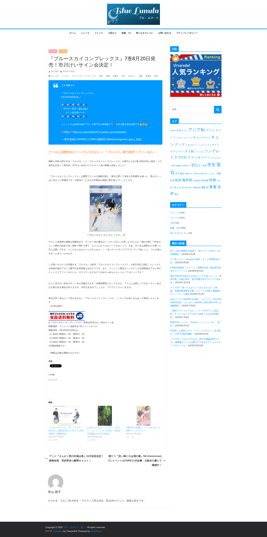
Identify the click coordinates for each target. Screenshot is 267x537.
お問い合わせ (164, 32)
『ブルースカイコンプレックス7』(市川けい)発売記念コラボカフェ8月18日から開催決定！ (66, 430)
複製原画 (197, 187)
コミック (98, 32)
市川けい (132, 76)
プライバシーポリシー (187, 32)
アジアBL (197, 129)
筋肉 (183, 187)
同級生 (115, 76)
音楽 (176, 194)
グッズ (180, 144)
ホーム (72, 32)
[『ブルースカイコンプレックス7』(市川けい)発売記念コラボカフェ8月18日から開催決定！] (66, 416)
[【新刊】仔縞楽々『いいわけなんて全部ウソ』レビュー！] (143, 416)
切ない (196, 165)
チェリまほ (199, 152)
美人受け (189, 187)
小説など (112, 32)
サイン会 (54, 76)
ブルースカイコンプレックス (84, 76)
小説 (172, 223)
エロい (180, 137)
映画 (178, 180)
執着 (205, 166)
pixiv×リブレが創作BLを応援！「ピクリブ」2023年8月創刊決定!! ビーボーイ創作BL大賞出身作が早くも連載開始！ (196, 302)
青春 (156, 76)
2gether (173, 130)
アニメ (210, 130)
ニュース (85, 32)
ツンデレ (65, 76)
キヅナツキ (188, 138)
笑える (177, 187)
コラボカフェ (192, 145)
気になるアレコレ (144, 32)
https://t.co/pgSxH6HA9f (85, 131)
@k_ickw (82, 108)
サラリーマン (177, 151)
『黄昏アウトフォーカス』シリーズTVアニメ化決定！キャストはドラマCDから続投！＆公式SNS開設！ (194, 313)
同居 (101, 76)
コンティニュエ (204, 145)
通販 (203, 187)
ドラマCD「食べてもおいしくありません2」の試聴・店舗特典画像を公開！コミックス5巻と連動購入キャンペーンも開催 (195, 290)
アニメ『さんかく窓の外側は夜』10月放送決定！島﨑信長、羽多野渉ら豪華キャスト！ (76, 458)
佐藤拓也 (179, 166)
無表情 (148, 76)
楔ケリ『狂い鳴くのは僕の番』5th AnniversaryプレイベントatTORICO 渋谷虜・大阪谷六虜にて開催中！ (134, 460)
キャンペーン (201, 137)
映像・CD (126, 32)
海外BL (187, 180)
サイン (215, 144)
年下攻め (179, 173)
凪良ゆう (187, 166)
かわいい (182, 130)
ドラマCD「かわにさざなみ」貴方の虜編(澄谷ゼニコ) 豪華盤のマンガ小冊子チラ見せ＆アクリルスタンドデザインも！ (195, 342)
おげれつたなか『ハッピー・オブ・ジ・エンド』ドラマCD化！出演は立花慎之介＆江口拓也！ (104, 430)
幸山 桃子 (55, 71)
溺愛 (140, 76)
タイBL (190, 151)
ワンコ (211, 157)
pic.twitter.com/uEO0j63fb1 (112, 131)
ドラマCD (178, 157)
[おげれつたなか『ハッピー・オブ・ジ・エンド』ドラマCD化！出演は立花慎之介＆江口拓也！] (105, 416)
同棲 (108, 76)
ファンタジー (197, 157)
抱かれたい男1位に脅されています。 (200, 174)
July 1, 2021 (135, 139)
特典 (212, 180)
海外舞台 (197, 181)
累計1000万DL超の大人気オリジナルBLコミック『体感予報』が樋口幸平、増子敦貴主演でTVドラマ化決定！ (196, 279)
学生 (123, 76)
